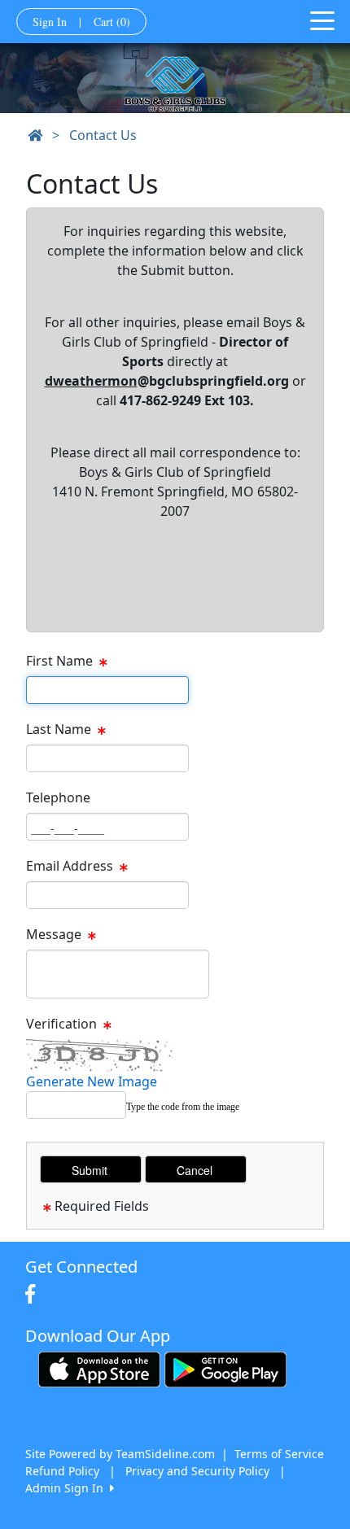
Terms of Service (279, 1453)
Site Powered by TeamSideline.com (120, 1453)
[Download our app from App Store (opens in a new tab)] (99, 1368)
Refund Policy (62, 1471)
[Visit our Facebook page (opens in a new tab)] (34, 1294)
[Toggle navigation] (322, 19)
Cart (112, 21)
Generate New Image (91, 1081)
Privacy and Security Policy (197, 1471)
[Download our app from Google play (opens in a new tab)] (225, 1368)
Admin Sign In (67, 1488)
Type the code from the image (182, 1106)
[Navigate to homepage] (35, 135)
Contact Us (103, 135)
